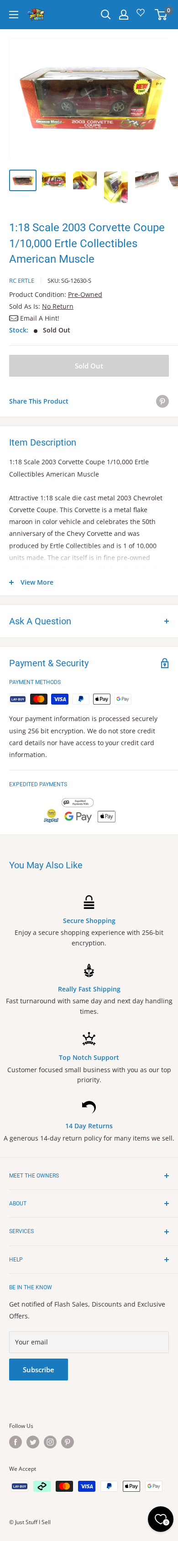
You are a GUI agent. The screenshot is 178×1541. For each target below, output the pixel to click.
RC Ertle (21, 280)
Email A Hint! (39, 318)
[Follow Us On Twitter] (32, 1442)
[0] (161, 14)
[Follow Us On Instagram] (50, 1442)
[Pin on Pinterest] (162, 401)
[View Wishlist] (141, 16)
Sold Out (89, 365)
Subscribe (38, 1369)
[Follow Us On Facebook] (15, 1442)
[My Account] (123, 15)
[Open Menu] (13, 14)
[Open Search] (106, 15)
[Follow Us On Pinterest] (67, 1442)
